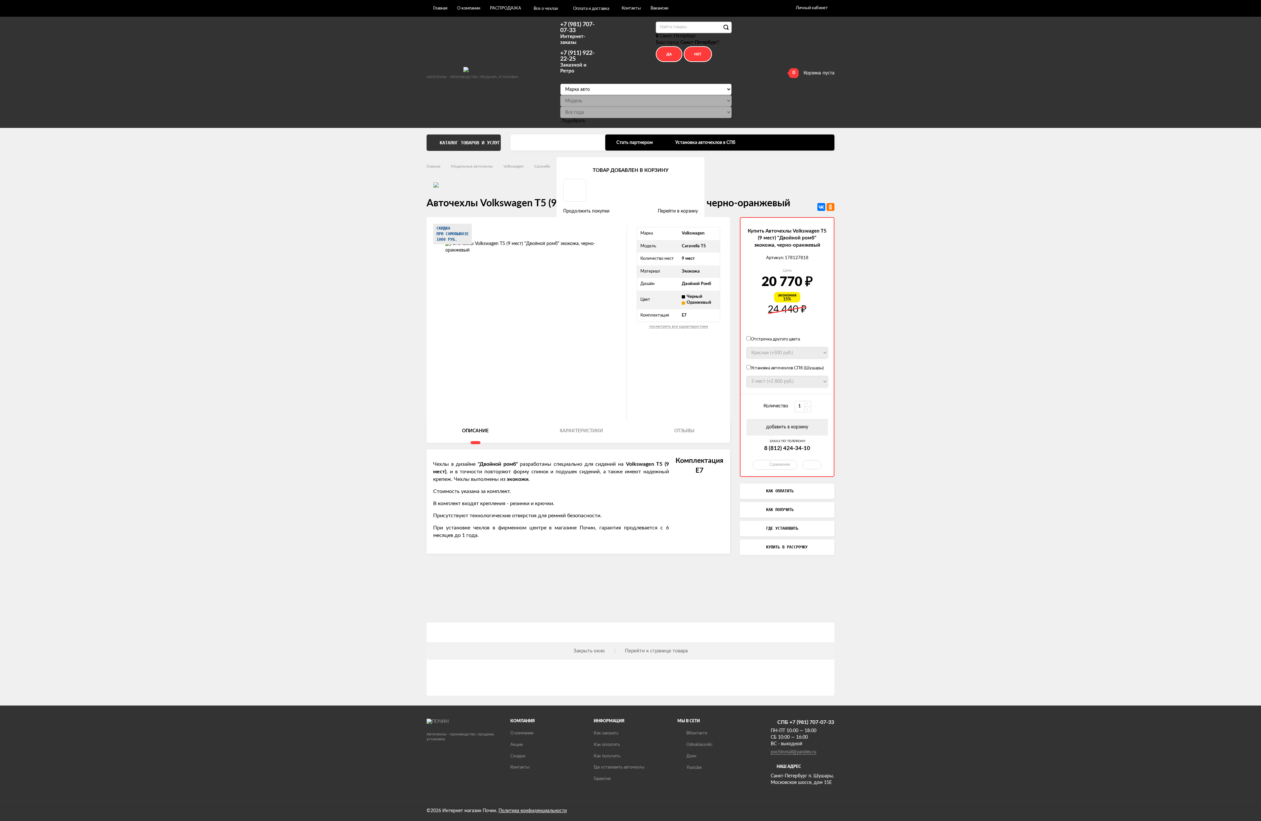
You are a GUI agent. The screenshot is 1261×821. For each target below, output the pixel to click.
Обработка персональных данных (558, 142)
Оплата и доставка (591, 9)
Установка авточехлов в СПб (705, 142)
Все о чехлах (546, 9)
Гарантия (602, 779)
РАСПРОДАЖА (505, 8)
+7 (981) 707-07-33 (577, 33)
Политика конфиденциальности (532, 811)
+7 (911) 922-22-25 (577, 61)
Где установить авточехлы (619, 767)
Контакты (631, 8)
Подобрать (573, 121)
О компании (468, 8)
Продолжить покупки (586, 211)
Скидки (517, 756)
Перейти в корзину (678, 211)
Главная (440, 8)
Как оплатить (607, 745)
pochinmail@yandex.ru (793, 752)
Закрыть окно (589, 650)
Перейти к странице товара (656, 650)
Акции (516, 745)
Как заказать (606, 733)
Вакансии (659, 8)
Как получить (607, 756)
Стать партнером (634, 142)
